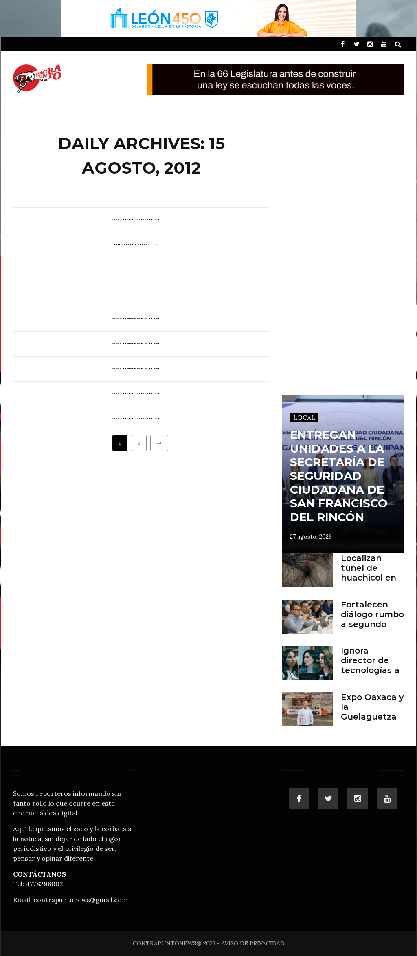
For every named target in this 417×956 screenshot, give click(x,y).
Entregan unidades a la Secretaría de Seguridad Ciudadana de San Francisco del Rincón (339, 476)
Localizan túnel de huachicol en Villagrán (368, 572)
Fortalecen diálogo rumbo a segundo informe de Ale (372, 624)
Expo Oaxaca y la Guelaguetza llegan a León (372, 711)
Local (304, 417)
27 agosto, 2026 (311, 536)
